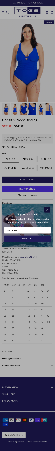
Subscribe (27, 239)
